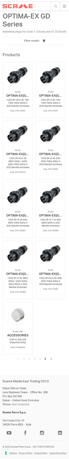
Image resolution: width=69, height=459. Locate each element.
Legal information (57, 453)
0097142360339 (20, 404)
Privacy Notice (10, 453)
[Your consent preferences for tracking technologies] (6, 453)
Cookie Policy (41, 453)
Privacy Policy (25, 453)
